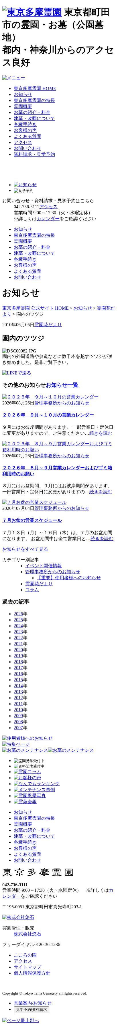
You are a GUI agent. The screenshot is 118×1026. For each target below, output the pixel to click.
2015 (18, 679)
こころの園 (25, 955)
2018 (18, 661)
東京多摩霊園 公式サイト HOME (35, 308)
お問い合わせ (27, 148)
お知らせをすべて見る (25, 549)
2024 (18, 625)
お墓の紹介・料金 (32, 112)
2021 (18, 643)
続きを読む (100, 433)
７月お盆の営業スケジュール (32, 520)
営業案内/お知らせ (33, 1003)
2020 (18, 649)
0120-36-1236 (47, 944)
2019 (18, 655)
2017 (18, 667)
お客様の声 (25, 130)
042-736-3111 (26, 206)
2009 (18, 715)
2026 (18, 613)
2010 (18, 709)
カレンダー (48, 218)
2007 (18, 727)
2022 (18, 637)
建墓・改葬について (34, 118)
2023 (18, 631)
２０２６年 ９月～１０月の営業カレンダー (48, 414)
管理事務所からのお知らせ (61, 402)
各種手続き (25, 124)
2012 (18, 697)
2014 (18, 685)
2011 (18, 703)
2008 (18, 721)
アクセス (23, 142)
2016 (18, 673)
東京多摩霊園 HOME (35, 88)
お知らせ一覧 (62, 385)
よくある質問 (27, 136)
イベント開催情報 (43, 565)
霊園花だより (48, 324)
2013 (18, 691)
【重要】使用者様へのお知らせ (69, 577)
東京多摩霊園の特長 (34, 100)
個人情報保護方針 (32, 973)
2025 (18, 619)
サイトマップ (27, 967)
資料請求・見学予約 (34, 154)
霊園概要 (23, 106)
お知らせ (23, 94)
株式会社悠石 (27, 933)
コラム (32, 589)
